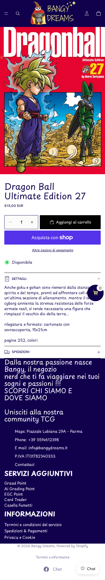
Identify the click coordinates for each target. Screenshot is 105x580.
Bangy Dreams (43, 545)
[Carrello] (98, 13)
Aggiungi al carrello (73, 222)
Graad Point (15, 483)
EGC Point (13, 494)
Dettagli (19, 279)
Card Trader (15, 499)
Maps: (21, 431)
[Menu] (6, 13)
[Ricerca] (18, 13)
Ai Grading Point (19, 489)
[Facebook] (46, 569)
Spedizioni (20, 352)
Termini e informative (52, 557)
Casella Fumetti (18, 505)
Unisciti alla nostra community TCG (33, 415)
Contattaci (24, 464)
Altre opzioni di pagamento (52, 250)
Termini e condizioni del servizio (33, 524)
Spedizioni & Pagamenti (25, 531)
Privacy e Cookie (19, 537)
